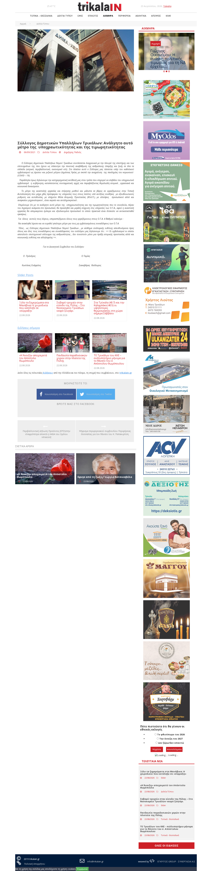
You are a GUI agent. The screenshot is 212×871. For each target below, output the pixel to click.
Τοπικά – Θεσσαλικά (41, 15)
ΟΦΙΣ (80, 15)
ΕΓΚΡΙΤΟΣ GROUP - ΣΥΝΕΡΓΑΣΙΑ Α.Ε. (176, 861)
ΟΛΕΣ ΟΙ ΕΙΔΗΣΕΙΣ (166, 845)
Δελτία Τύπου (64, 15)
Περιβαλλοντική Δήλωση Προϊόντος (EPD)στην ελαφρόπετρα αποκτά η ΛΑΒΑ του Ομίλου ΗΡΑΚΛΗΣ (46, 434)
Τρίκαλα (167, 6)
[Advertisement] (76, 116)
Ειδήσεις (48, 372)
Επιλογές (93, 15)
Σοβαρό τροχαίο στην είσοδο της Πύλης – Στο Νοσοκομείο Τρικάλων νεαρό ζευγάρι (166, 800)
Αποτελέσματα (174, 749)
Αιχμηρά (108, 15)
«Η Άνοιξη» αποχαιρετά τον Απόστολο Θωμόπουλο (42, 475)
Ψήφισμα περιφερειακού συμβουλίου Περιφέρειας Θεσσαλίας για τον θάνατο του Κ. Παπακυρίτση (105, 433)
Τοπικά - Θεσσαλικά (170, 819)
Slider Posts (25, 275)
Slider (163, 778)
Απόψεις (156, 15)
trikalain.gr (125, 372)
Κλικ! (168, 15)
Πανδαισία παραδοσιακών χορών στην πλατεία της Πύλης (162, 813)
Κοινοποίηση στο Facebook (59, 394)
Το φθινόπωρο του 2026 (171, 734)
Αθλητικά (140, 15)
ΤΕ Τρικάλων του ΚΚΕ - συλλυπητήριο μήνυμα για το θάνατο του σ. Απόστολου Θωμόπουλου (166, 829)
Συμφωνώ (82, 868)
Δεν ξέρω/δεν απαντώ (171, 742)
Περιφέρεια (124, 15)
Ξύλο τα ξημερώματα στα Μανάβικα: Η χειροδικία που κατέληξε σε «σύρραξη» (163, 772)
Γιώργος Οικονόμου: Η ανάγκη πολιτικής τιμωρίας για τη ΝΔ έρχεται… (167, 58)
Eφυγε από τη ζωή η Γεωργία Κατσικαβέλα (105, 477)
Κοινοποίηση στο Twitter (99, 394)
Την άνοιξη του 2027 (171, 738)
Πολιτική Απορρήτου (34, 863)
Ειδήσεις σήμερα (29, 328)
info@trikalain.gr (95, 861)
